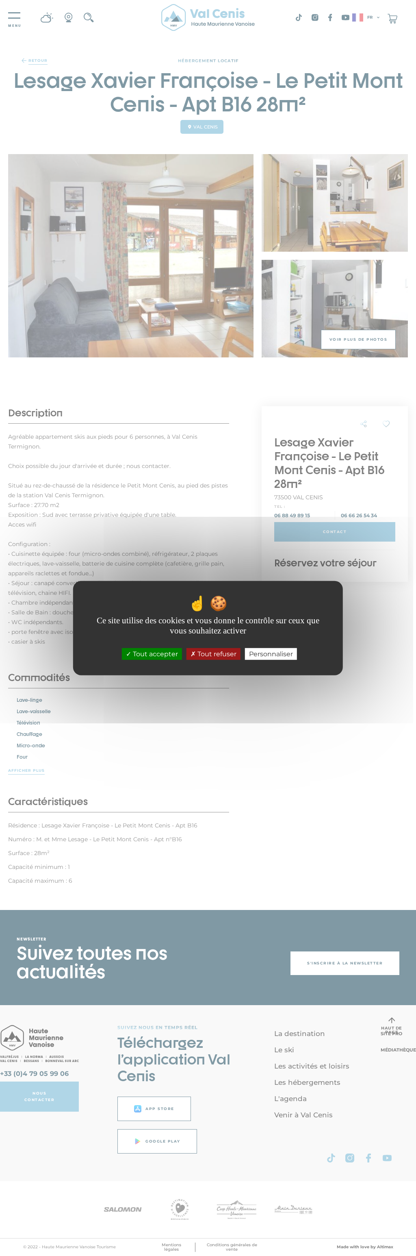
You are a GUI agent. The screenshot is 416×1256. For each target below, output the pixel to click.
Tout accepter (154, 654)
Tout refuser (216, 654)
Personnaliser (271, 654)
